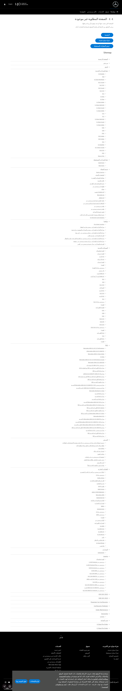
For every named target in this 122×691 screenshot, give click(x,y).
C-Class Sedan (100, 111)
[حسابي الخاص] (5, 4)
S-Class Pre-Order (102, 624)
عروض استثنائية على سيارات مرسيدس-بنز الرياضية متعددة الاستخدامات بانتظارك (83, 443)
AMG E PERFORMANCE (98, 492)
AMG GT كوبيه (100, 273)
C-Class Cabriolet (99, 105)
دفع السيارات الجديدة (101, 71)
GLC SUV (102, 85)
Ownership (104, 614)
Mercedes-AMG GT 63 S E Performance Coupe (91, 360)
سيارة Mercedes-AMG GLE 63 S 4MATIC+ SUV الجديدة (90, 422)
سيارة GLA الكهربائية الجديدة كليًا (96, 433)
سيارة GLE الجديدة (99, 394)
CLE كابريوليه (100, 259)
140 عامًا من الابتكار (99, 540)
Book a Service (100, 172)
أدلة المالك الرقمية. (99, 192)
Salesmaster (101, 553)
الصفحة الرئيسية (103, 59)
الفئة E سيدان (100, 262)
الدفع (106, 67)
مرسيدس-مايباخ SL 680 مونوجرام (95, 365)
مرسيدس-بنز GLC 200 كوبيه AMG (95, 579)
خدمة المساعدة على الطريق (97, 184)
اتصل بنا (116, 659)
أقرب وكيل (86, 656)
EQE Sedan (101, 136)
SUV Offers (101, 448)
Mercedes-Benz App (55, 665)
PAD (106, 345)
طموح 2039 (101, 486)
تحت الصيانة (104, 620)
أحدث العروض (100, 463)
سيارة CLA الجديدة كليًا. (98, 371)
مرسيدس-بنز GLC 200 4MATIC (96, 576)
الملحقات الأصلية (100, 175)
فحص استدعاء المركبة (98, 212)
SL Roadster (101, 145)
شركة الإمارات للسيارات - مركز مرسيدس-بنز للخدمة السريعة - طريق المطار (84, 238)
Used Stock (101, 163)
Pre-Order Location (99, 224)
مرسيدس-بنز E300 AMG (97, 571)
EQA (103, 128)
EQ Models (101, 74)
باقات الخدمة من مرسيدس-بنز (52, 656)
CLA (103, 113)
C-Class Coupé (100, 108)
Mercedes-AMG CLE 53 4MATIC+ (95, 351)
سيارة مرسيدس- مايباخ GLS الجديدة (95, 430)
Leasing (105, 556)
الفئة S (102, 265)
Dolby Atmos (100, 478)
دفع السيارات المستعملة (101, 160)
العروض (105, 440)
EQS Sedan (101, 139)
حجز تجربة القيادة (84, 650)
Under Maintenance (102, 610)
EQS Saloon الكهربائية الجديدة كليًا (95, 408)
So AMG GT (101, 532)
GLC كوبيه (101, 291)
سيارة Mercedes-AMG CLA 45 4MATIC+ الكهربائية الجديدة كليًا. (88, 428)
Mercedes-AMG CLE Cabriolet (96, 362)
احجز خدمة (57, 650)
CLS (103, 116)
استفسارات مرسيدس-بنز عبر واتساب (94, 457)
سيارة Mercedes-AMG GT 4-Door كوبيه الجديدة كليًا (91, 405)
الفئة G (102, 305)
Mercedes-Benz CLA (99, 416)
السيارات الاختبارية (99, 503)
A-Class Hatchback (99, 79)
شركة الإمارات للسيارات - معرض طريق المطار (92, 227)
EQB (103, 130)
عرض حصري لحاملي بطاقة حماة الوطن (94, 460)
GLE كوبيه (101, 296)
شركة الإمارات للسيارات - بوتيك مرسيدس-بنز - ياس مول (89, 233)
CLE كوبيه (101, 256)
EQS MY (102, 322)
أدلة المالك (101, 198)
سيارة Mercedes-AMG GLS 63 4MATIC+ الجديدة (91, 419)
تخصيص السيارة (113, 656)
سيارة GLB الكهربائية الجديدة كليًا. (95, 379)
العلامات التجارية (103, 469)
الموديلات (101, 288)
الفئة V (102, 330)
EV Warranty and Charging (97, 218)
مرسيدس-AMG (100, 515)
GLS (103, 94)
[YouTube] (9, 682)
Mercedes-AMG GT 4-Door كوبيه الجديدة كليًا (92, 413)
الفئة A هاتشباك (100, 251)
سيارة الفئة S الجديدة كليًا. (97, 382)
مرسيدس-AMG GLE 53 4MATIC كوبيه (94, 588)
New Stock (101, 166)
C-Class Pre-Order (102, 628)
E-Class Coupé (100, 122)
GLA (103, 142)
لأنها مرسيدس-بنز (99, 520)
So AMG (102, 526)
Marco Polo (101, 156)
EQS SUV (101, 150)
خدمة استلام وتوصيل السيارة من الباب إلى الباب (92, 215)
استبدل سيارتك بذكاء (99, 451)
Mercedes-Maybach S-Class (96, 391)
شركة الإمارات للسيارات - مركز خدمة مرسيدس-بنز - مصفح (88, 241)
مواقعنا (106, 221)
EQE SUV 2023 (103, 598)
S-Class (102, 96)
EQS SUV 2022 (103, 594)
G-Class (102, 99)
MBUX (102, 506)
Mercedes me (100, 195)
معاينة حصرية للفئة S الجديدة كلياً (95, 465)
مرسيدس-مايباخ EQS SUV (97, 327)
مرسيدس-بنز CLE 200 (98, 582)
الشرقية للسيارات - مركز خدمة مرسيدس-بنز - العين (90, 244)
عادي (103, 537)
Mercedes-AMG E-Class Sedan (96, 354)
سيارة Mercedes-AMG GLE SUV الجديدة (94, 402)
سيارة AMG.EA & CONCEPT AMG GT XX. (93, 374)
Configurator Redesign (101, 606)
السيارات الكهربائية (99, 523)
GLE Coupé (101, 88)
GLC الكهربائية (100, 339)
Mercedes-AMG (100, 495)
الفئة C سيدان (100, 254)
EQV (103, 153)
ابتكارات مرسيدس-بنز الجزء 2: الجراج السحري (92, 472)
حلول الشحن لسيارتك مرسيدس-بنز (95, 201)
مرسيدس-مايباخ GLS (99, 302)
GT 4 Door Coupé (99, 147)
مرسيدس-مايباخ (100, 475)
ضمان (102, 189)
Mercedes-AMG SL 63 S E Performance (93, 348)
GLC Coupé (101, 82)
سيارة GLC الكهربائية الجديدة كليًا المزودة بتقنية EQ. (91, 377)
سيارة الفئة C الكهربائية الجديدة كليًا (95, 410)
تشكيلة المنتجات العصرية (97, 178)
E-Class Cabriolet (99, 119)
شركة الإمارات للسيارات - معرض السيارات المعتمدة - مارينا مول (87, 230)
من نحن (105, 63)
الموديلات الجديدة (103, 248)
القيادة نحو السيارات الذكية (97, 500)
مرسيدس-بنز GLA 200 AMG (97, 573)
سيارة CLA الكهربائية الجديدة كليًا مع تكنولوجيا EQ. (91, 368)
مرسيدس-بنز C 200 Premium (96, 562)
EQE (103, 316)
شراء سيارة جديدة (113, 650)
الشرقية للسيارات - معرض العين (96, 236)
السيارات (105, 550)
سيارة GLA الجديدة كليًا (98, 436)
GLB (103, 77)
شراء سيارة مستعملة (112, 653)
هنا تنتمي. (102, 546)
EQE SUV (101, 319)
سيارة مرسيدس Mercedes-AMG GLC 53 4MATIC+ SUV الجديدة (87, 385)
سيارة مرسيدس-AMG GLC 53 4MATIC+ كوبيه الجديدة (90, 388)
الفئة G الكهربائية (100, 307)
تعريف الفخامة (100, 483)
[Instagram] (5, 682)
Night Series (101, 489)
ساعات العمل (100, 454)
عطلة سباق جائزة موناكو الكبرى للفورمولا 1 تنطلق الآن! (90, 446)
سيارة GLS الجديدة (99, 396)
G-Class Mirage (100, 543)
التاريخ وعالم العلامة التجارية (97, 481)
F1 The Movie (100, 534)
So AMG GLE (101, 529)
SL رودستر (101, 271)
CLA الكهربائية (100, 333)
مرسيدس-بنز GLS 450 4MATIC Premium (93, 590)
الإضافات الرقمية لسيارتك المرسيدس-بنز (93, 203)
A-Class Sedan (100, 102)
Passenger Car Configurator (99, 602)
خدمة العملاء (104, 169)
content (102, 617)
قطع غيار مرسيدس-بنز (98, 186)
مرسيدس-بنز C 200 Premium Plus (95, 565)
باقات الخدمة (101, 181)
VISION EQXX (100, 509)
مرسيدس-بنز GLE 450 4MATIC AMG (94, 585)
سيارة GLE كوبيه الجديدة (98, 399)
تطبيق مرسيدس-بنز (99, 206)
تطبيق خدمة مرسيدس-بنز (97, 209)
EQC (103, 133)
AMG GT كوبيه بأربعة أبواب (97, 276)
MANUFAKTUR (100, 498)
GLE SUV (102, 91)
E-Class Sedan (100, 125)
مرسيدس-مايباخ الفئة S (98, 268)
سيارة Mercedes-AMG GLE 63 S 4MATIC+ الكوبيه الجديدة (89, 425)
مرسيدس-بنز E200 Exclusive (96, 568)
